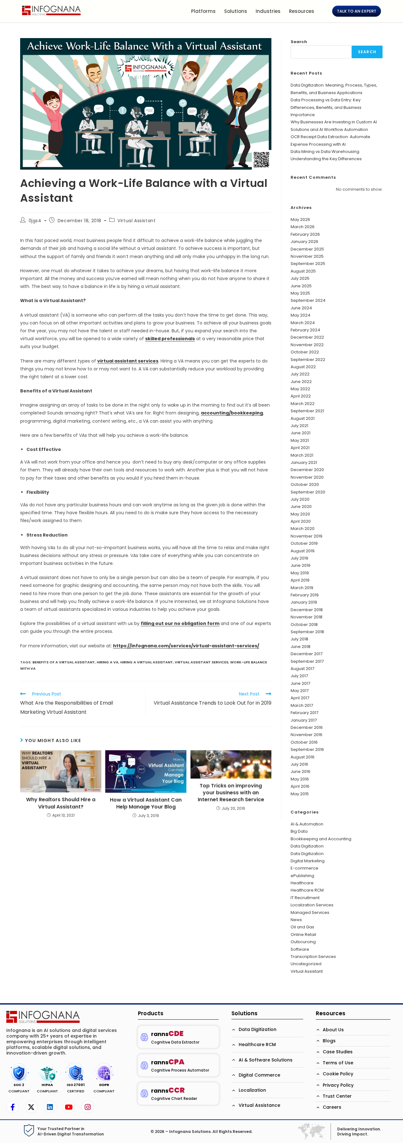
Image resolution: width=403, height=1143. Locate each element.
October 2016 (304, 742)
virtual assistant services (201, 662)
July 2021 (299, 426)
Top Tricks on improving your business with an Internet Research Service (231, 792)
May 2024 (300, 315)
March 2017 (302, 705)
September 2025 (308, 264)
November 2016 (306, 735)
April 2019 (300, 580)
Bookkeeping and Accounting (321, 839)
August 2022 (303, 367)
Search (299, 42)
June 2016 (300, 771)
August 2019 (303, 551)
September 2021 (307, 411)
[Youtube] (69, 1107)
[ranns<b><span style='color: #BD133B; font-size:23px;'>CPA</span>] (144, 1065)
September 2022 (308, 360)
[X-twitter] (31, 1107)
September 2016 (307, 749)
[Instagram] (87, 1107)
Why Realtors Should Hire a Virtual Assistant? (60, 803)
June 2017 (300, 683)
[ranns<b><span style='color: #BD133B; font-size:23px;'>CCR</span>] (144, 1093)
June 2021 (300, 433)
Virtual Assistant (136, 220)
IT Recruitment (305, 898)
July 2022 (300, 374)
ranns (167, 1034)
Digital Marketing (308, 861)
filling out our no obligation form (180, 623)
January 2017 (304, 720)
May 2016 (300, 779)
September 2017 (307, 661)
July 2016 (299, 764)
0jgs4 (35, 220)
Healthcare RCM (307, 890)
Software (300, 949)
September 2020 (308, 492)
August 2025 (303, 271)
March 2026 (303, 227)
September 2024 (308, 300)
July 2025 (300, 278)
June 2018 (300, 647)
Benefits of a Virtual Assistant (63, 662)
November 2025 (307, 256)
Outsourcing (303, 942)
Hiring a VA (107, 662)
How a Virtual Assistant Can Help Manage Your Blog (146, 803)
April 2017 (300, 698)
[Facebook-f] (12, 1107)
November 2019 (306, 536)
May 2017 (300, 691)
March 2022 (303, 404)
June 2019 (300, 565)
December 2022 (307, 337)
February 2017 (304, 713)
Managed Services (310, 912)
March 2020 (303, 529)
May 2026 (300, 219)
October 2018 (304, 625)
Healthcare (302, 883)
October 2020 (305, 484)
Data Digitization (307, 846)
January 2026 (304, 242)
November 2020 (307, 477)
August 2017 (302, 669)
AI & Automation (307, 824)
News (296, 920)
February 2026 (305, 234)
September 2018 (307, 632)
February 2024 (305, 330)
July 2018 (299, 639)
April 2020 (301, 521)
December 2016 (307, 727)
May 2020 (300, 514)
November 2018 (306, 617)
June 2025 (301, 286)
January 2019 (304, 602)
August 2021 (303, 418)
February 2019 (305, 595)
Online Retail (303, 934)
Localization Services (312, 905)
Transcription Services (313, 957)
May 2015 (300, 794)
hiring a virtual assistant (146, 662)
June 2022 (301, 382)
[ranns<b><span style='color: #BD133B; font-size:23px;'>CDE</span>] (144, 1037)
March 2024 (303, 323)
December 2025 (307, 249)
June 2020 (301, 507)
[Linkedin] (50, 1107)
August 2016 (303, 757)
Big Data (299, 831)
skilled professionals (170, 338)
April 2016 (300, 786)
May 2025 (300, 293)
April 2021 (300, 448)
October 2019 (304, 543)
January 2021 (304, 462)
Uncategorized (306, 964)
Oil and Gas (302, 927)
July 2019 (299, 558)
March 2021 (302, 455)
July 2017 (299, 676)
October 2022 (305, 352)
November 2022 (307, 345)
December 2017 (306, 654)
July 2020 (300, 499)
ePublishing (302, 876)
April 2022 (301, 396)
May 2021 (300, 440)
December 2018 (307, 610)
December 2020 (307, 470)
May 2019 (300, 573)
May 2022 (300, 389)
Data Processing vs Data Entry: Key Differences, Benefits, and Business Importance (326, 107)
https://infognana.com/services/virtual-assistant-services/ (186, 646)
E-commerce (304, 868)
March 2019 (302, 588)
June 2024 (301, 308)
